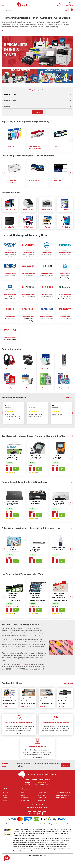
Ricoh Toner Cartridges (28, 321)
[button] (72, 52)
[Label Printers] (28, 203)
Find (36, 112)
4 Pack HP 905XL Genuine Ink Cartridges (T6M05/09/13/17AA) (12, 597)
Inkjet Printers (46, 210)
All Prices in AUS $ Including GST (42, 774)
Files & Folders (45, 369)
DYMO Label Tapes (65, 254)
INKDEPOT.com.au (42, 855)
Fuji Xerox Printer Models (28, 273)
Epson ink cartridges (38, 844)
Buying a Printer (10, 824)
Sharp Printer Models (65, 316)
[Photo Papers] (10, 203)
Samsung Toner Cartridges (47, 318)
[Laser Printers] (10, 220)
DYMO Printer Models (65, 252)
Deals (22, 792)
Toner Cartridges (47, 227)
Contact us (6, 795)
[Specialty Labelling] (65, 220)
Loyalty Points (25, 800)
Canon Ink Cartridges (28, 254)
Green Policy (41, 795)
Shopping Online (53, 824)
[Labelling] (27, 379)
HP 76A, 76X (57, 180)
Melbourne (52, 846)
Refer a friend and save (62, 795)
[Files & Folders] (45, 360)
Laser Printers (10, 227)
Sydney (46, 846)
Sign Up (65, 765)
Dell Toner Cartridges (46, 254)
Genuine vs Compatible (40, 824)
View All (70, 436)
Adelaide (15, 849)
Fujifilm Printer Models (47, 273)
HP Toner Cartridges (65, 278)
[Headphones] (9, 360)
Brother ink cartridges (25, 844)
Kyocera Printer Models (28, 294)
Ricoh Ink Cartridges (28, 318)
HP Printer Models (65, 273)
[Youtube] (39, 813)
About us (5, 792)
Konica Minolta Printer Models (10, 295)
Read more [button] (5, 31)
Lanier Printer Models (46, 294)
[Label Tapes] (65, 203)
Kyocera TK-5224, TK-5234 (11, 181)
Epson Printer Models (10, 273)
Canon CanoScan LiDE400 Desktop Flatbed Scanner (12, 503)
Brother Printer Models (10, 252)
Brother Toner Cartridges (10, 257)
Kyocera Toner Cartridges (28, 296)
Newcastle (35, 849)
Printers (27, 369)
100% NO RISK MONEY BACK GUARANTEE (37, 779)
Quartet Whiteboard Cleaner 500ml (58, 548)
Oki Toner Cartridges (10, 318)
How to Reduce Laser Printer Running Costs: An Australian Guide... (47, 703)
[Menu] (3, 5)
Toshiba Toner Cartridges (10, 339)
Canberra (28, 849)
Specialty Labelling (65, 227)
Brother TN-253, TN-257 (34, 181)
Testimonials (24, 797)
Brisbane (59, 846)
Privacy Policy (42, 797)
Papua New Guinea (18, 851)
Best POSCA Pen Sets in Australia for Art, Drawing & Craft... (9, 703)
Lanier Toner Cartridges (47, 296)
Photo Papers (10, 210)
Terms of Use (41, 800)
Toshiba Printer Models (10, 337)
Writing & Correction (64, 388)
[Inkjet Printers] (47, 203)
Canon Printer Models (28, 252)
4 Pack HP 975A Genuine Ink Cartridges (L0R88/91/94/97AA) (35, 597)
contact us (26, 664)
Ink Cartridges (28, 227)
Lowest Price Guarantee (24, 824)
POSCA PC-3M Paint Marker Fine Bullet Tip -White (35, 549)
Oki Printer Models (10, 316)
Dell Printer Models (47, 252)
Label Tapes (65, 210)
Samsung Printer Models (46, 316)
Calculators (45, 388)
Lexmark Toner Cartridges (65, 299)
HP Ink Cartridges (65, 275)
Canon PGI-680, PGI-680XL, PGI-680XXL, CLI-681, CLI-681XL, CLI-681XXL (34, 147)
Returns (5, 800)
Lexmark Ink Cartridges (65, 296)
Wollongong (51, 849)
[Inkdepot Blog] (44, 813)
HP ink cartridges (54, 842)
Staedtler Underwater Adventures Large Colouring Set (12, 550)
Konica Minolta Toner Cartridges (10, 299)
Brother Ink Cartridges (10, 254)
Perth (64, 846)
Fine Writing (64, 369)
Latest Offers (42, 792)
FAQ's (67, 824)
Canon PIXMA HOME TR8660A (35, 502)
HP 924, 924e (57, 146)
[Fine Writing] (64, 360)
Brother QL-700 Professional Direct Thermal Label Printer (35, 457)
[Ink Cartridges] (28, 220)
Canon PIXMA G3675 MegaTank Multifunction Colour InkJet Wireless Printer (58, 505)
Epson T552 (11, 146)
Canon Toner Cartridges (28, 257)
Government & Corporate (63, 792)
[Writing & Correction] (64, 379)
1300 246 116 (38, 804)
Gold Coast (21, 849)
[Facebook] (29, 813)
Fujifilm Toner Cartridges (46, 275)
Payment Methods (61, 797)
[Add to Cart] (16, 469)
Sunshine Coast (42, 849)
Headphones (9, 369)
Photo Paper (9, 388)
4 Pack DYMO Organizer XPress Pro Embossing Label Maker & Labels (12, 458)
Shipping (5, 797)
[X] (34, 813)
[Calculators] (45, 379)
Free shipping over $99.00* (39, 807)
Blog (62, 824)
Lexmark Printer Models (65, 294)
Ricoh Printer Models (28, 316)
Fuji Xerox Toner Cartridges (28, 275)
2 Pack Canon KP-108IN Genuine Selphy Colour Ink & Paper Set (58, 596)
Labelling (27, 388)
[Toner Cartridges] (47, 220)
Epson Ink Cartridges (10, 275)
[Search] (66, 10)
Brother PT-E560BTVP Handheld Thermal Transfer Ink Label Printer (58, 458)
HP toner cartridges (50, 844)
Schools (23, 795)
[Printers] (27, 360)
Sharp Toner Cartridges (65, 318)
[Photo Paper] (9, 379)
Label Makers (28, 210)
